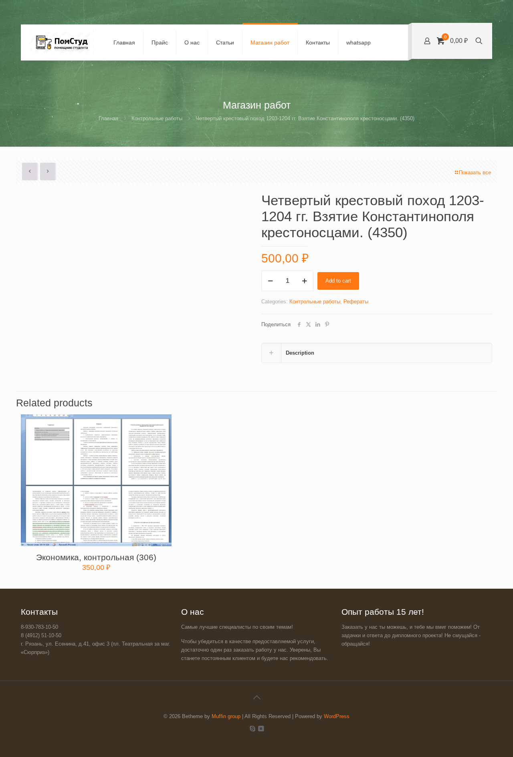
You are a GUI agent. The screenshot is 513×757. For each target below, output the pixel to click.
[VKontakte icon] (261, 728)
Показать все (475, 173)
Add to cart (338, 281)
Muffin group (226, 716)
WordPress (336, 716)
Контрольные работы (156, 118)
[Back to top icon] (256, 697)
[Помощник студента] (61, 42)
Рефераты (355, 302)
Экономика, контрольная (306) (96, 557)
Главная (108, 118)
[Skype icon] (252, 728)
